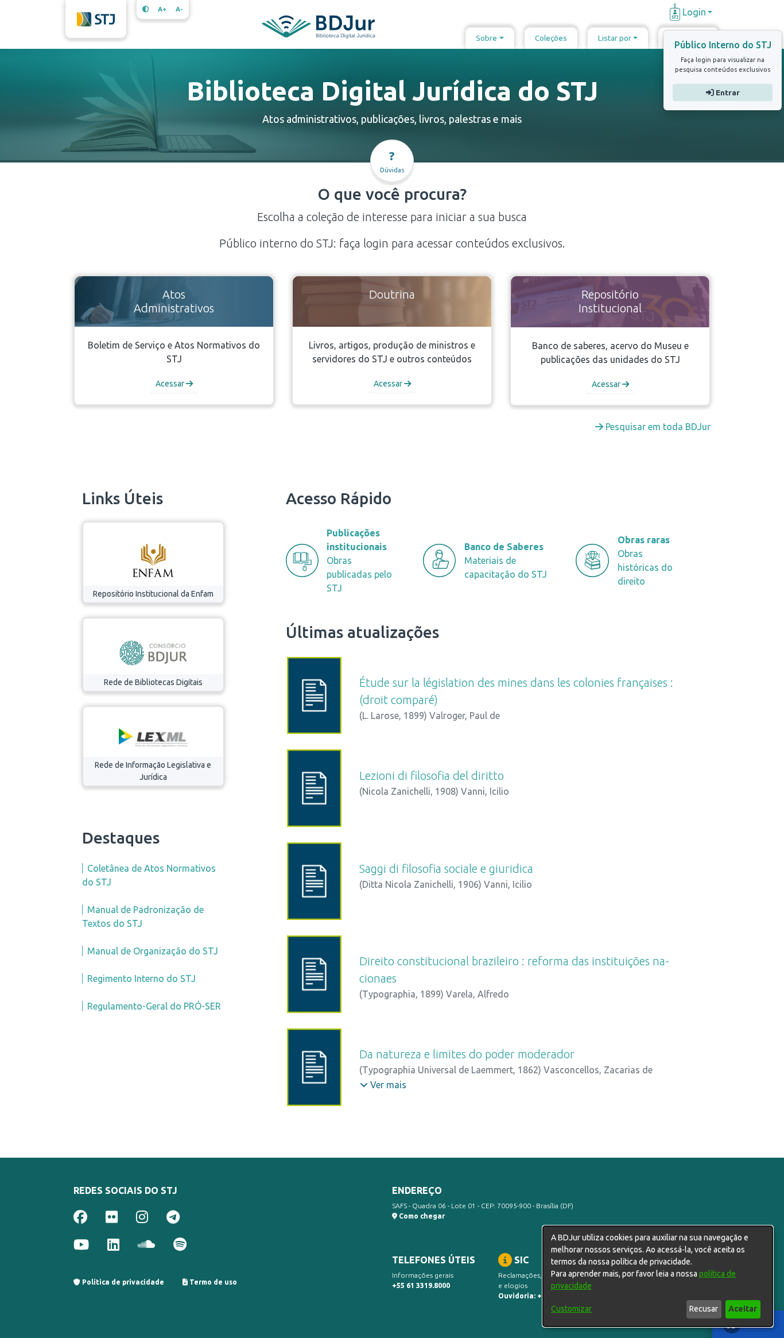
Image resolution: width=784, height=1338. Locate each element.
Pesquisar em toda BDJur (657, 426)
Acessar (171, 383)
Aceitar (742, 1308)
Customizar (571, 1308)
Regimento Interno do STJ (141, 978)
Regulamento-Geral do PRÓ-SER (154, 1006)
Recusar (703, 1308)
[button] (383, 1084)
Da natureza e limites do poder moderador (467, 1054)
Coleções (551, 37)
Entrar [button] (726, 92)
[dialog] (658, 1276)
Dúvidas (392, 161)
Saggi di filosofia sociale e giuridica (446, 868)
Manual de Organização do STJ (152, 951)
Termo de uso (212, 1282)
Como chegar (421, 1216)
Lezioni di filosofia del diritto (431, 775)
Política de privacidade (122, 1282)
